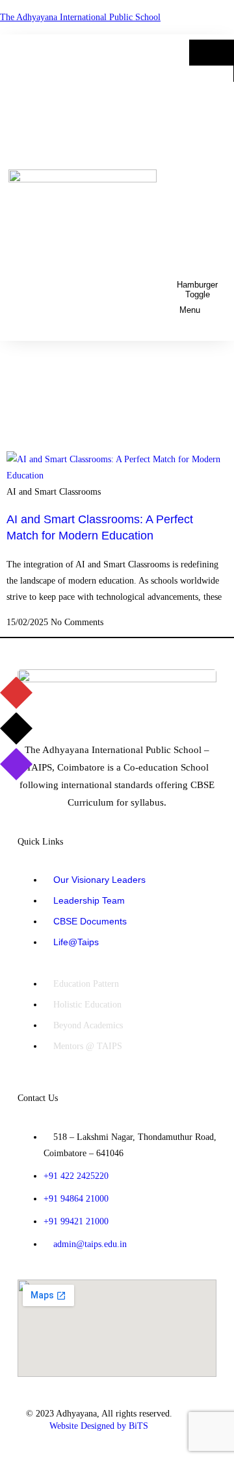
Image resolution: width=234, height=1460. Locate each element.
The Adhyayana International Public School (80, 17)
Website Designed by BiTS (98, 1426)
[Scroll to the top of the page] (3, 1452)
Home (211, 52)
